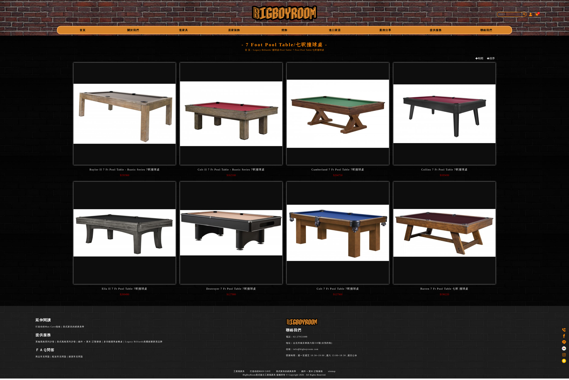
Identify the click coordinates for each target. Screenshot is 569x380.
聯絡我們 (486, 30)
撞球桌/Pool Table (281, 50)
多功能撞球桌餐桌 (113, 342)
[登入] (530, 14)
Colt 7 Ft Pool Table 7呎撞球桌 (338, 288)
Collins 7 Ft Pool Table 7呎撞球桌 (444, 169)
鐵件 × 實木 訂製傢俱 (89, 342)
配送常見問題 (59, 357)
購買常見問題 (76, 357)
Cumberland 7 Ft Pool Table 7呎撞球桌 (337, 169)
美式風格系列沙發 (66, 342)
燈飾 (284, 30)
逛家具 (183, 30)
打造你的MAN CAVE (260, 371)
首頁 (83, 30)
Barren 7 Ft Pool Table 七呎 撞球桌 (444, 288)
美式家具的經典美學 (73, 327)
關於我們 (133, 30)
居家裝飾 (234, 30)
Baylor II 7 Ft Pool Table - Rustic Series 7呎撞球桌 (124, 169)
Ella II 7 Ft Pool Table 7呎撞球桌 (124, 288)
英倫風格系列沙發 (45, 342)
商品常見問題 (43, 357)
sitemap (331, 371)
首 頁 (247, 50)
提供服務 (436, 30)
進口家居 (335, 30)
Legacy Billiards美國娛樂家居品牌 (144, 342)
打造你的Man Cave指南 (48, 327)
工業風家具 (239, 371)
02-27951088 (300, 337)
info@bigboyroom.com (305, 349)
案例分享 (385, 30)
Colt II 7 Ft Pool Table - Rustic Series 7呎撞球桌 (231, 169)
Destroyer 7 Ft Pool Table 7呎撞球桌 (231, 288)
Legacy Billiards (262, 50)
